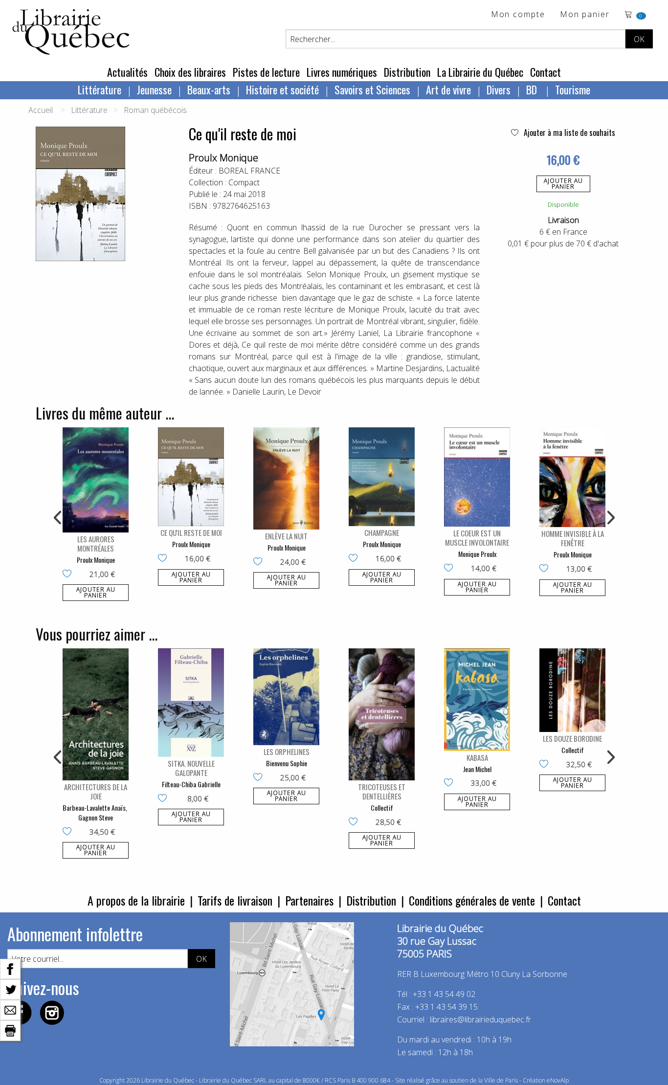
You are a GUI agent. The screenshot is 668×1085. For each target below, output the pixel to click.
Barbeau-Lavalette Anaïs (94, 807)
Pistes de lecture (266, 71)
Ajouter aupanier (563, 184)
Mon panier (585, 15)
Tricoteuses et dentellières (381, 791)
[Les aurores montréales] (96, 479)
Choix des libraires (190, 71)
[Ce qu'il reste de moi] (191, 477)
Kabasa (477, 757)
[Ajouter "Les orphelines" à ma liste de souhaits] (260, 778)
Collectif (382, 807)
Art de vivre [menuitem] (448, 89)
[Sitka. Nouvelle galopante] (191, 702)
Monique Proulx (477, 554)
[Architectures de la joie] (96, 714)
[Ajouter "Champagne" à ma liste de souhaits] (355, 559)
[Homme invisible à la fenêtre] (572, 477)
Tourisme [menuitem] (572, 89)
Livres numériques (342, 71)
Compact (244, 182)
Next (610, 518)
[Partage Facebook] (10, 968)
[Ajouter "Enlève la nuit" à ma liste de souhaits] (260, 562)
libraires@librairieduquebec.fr (480, 1019)
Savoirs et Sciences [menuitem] (372, 89)
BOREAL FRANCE (249, 170)
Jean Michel (477, 769)
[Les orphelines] (286, 696)
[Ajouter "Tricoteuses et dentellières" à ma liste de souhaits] (355, 822)
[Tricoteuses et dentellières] (382, 714)
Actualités (127, 71)
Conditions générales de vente (472, 900)
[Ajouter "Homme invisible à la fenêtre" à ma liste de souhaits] (546, 569)
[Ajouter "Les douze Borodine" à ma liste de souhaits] (546, 764)
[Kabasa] (477, 699)
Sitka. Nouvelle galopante (191, 768)
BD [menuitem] (532, 89)
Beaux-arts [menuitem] (208, 89)
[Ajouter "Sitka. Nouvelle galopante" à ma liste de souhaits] (164, 799)
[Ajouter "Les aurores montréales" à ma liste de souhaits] (69, 574)
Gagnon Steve (95, 817)
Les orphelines (287, 751)
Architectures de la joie (95, 791)
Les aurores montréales (95, 543)
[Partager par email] (10, 1009)
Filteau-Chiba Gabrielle (191, 784)
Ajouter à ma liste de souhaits (568, 132)
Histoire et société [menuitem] (282, 89)
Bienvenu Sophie (286, 763)
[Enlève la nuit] (286, 478)
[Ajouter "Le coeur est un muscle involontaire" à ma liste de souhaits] (450, 568)
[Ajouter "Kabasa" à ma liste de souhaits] (450, 783)
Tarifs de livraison (235, 900)
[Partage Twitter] (10, 988)
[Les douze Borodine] (572, 690)
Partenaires (309, 900)
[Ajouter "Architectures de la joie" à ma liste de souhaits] (69, 832)
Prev (58, 518)
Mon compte (518, 15)
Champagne (381, 532)
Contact (545, 71)
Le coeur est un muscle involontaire (477, 538)
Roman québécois (155, 110)
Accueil (40, 110)
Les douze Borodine (572, 738)
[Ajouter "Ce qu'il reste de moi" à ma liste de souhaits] (164, 559)
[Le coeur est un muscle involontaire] (477, 477)
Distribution (407, 71)
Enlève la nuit (286, 536)
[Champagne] (382, 477)
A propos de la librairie (136, 900)
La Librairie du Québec (480, 71)
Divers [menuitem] (499, 89)
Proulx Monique (223, 157)
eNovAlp (558, 1080)
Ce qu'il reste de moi (191, 532)
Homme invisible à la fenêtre (572, 538)
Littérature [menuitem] (99, 89)
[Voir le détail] (96, 479)
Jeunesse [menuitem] (154, 89)
